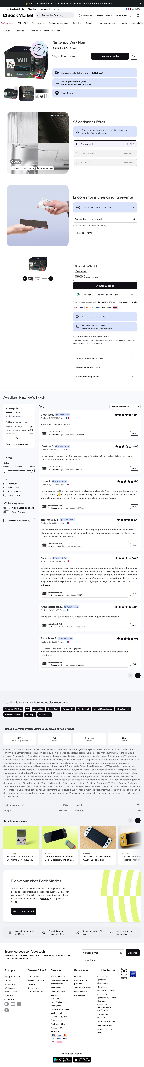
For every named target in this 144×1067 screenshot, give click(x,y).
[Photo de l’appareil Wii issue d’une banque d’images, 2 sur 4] (42, 93)
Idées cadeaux (80, 991)
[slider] (6, 471)
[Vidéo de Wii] (26, 93)
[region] (72, 846)
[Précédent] (24, 278)
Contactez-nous (35, 976)
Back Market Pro (58, 1024)
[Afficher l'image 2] (37, 278)
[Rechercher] (38, 15)
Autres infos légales (106, 1021)
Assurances (56, 987)
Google (45, 898)
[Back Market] (18, 15)
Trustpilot (8, 995)
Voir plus (45, 585)
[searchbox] (57, 15)
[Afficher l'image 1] (31, 278)
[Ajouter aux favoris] (133, 56)
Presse (7, 980)
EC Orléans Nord (101, 302)
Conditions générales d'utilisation (102, 979)
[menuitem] (38, 23)
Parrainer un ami (58, 976)
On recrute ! (9, 999)
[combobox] (105, 219)
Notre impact (10, 984)
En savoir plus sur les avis (18, 444)
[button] (39, 50)
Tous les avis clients (83, 987)
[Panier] (138, 15)
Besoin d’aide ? (104, 15)
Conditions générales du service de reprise (106, 997)
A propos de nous (12, 976)
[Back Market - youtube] (13, 1004)
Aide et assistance (36, 980)
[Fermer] (140, 3)
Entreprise (121, 15)
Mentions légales (104, 1025)
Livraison (31, 984)
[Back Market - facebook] (19, 1004)
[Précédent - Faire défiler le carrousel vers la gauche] (130, 820)
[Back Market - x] (6, 1010)
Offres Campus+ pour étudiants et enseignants (58, 1002)
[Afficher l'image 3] (44, 278)
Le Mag (77, 976)
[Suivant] (50, 278)
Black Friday (79, 995)
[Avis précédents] (130, 675)
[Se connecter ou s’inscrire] (131, 15)
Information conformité (128, 302)
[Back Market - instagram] (6, 1004)
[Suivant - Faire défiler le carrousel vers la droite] (138, 820)
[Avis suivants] (138, 675)
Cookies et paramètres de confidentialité (104, 1007)
